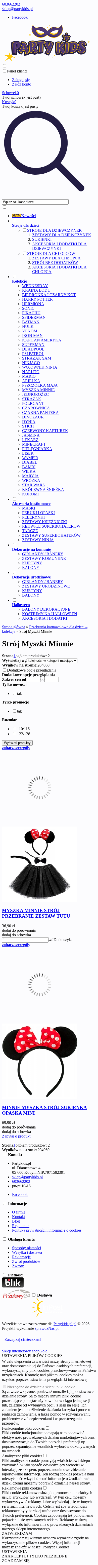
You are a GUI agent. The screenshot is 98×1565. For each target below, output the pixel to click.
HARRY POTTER (37, 299)
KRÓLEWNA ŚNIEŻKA (43, 489)
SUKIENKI (42, 239)
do (42, 679)
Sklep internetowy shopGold (24, 1351)
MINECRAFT (34, 444)
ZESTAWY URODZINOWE (46, 586)
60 (47, 665)
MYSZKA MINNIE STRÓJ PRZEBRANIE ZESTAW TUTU (36, 913)
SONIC (28, 308)
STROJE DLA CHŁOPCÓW (51, 253)
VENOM (29, 331)
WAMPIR (30, 458)
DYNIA (28, 421)
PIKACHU (31, 313)
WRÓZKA (31, 480)
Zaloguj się (21, 79)
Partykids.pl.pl (65, 1324)
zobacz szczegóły (16, 748)
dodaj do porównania (19, 930)
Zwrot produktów (26, 1261)
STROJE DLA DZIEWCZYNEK (54, 230)
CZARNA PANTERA (40, 412)
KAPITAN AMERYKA (41, 340)
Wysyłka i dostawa (27, 1252)
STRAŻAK (31, 399)
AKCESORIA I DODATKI (44, 618)
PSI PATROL (33, 353)
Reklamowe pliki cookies (22, 1488)
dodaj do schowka (16, 935)
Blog (16, 1221)
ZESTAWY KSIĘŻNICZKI (44, 522)
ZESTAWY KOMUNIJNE (44, 558)
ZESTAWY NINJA (38, 540)
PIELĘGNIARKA (37, 449)
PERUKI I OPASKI (38, 513)
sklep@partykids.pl (17, 9)
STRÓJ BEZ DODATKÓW (55, 262)
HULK (28, 326)
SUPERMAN (33, 344)
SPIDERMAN (34, 317)
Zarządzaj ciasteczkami (23, 1339)
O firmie (18, 1212)
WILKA (29, 471)
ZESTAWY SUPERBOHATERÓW (51, 535)
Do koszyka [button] (63, 939)
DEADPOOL (33, 349)
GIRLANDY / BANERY (42, 554)
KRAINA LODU (36, 290)
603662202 (11, 4)
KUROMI (30, 494)
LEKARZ (30, 440)
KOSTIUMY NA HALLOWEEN (49, 614)
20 (39, 665)
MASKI (28, 508)
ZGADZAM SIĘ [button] (16, 1560)
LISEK (28, 453)
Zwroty (18, 1266)
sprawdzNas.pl (47, 1328)
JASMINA (31, 435)
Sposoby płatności (26, 1248)
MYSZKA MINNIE (38, 390)
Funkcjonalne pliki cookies (23, 1428)
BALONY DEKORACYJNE (46, 609)
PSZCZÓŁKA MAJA (40, 385)
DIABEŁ (29, 462)
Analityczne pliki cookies (22, 1456)
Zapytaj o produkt (16, 1136)
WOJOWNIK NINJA (39, 367)
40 (43, 665)
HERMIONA (33, 304)
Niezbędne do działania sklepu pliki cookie (41, 1387)
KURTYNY (32, 563)
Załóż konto (21, 84)
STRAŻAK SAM (36, 358)
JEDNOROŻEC (35, 394)
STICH (28, 426)
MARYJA (30, 476)
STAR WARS (33, 485)
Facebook (20, 17)
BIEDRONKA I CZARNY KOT (49, 295)
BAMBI (28, 467)
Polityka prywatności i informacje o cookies (46, 1230)
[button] (14, 684)
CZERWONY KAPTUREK (45, 430)
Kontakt (18, 1217)
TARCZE (30, 531)
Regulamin (20, 1226)
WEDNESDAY (35, 286)
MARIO (29, 376)
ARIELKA (31, 381)
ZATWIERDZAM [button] (17, 1533)
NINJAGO (31, 363)
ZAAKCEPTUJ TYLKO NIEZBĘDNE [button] (34, 1556)
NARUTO (30, 372)
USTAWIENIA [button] (14, 1551)
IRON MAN (32, 335)
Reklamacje (21, 1257)
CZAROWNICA (36, 408)
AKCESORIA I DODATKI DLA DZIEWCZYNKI (59, 246)
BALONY (30, 567)
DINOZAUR (33, 417)
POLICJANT (33, 403)
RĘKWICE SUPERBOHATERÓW (51, 526)
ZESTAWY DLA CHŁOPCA (56, 258)
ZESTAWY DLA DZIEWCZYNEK (61, 235)
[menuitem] (51, 216)
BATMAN (30, 322)
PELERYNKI (33, 517)
